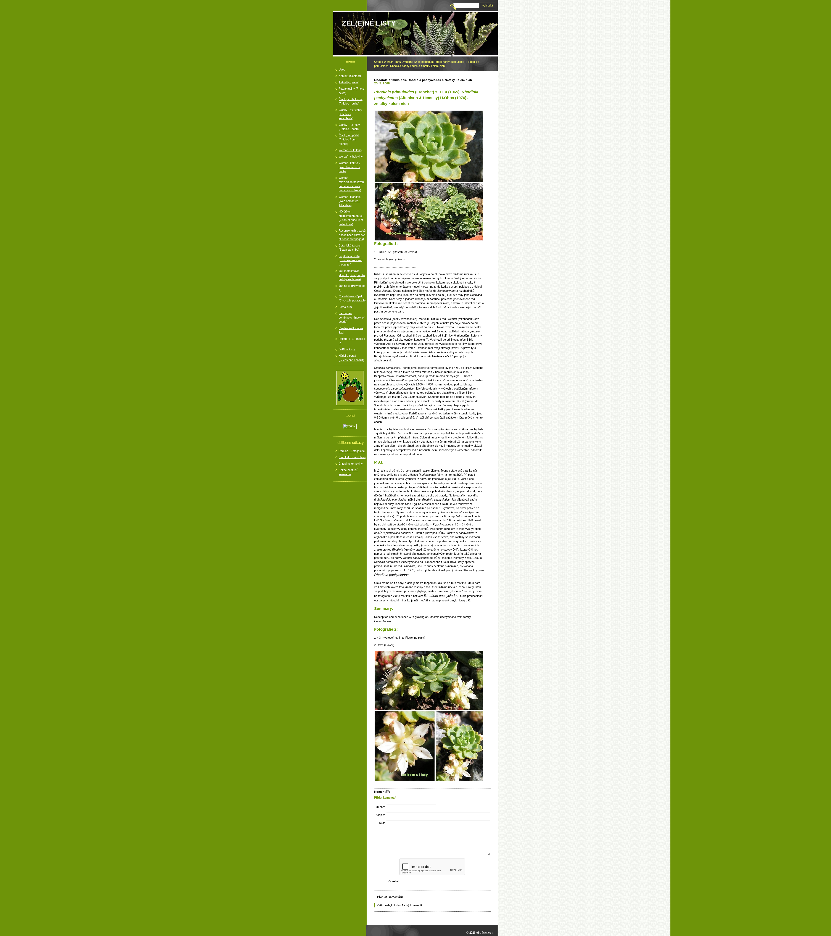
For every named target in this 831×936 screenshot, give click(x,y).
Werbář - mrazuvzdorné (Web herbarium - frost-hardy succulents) (424, 61)
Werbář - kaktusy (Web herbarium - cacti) (349, 167)
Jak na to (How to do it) (352, 288)
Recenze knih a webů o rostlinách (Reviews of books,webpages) (352, 235)
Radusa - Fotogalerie (352, 451)
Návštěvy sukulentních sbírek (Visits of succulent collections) (351, 218)
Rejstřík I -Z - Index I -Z (352, 341)
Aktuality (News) (349, 82)
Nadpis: (380, 815)
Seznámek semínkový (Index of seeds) (351, 317)
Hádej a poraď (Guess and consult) (351, 358)
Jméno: (380, 807)
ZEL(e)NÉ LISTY (369, 23)
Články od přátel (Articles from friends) (349, 139)
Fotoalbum (345, 307)
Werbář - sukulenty (350, 150)
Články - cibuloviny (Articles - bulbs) (350, 101)
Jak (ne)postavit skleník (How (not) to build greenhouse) (352, 275)
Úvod (377, 61)
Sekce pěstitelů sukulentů (348, 472)
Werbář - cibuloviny (351, 156)
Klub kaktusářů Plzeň (352, 457)
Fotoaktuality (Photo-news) (352, 91)
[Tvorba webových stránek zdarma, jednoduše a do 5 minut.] (492, 933)
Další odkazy (347, 349)
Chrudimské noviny (351, 463)
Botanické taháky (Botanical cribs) (350, 247)
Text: (382, 823)
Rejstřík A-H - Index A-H (351, 330)
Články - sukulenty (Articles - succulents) (350, 114)
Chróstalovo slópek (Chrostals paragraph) (352, 298)
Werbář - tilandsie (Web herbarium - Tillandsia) (350, 201)
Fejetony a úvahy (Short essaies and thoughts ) (350, 260)
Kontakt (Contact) (350, 75)
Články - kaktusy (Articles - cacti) (349, 127)
